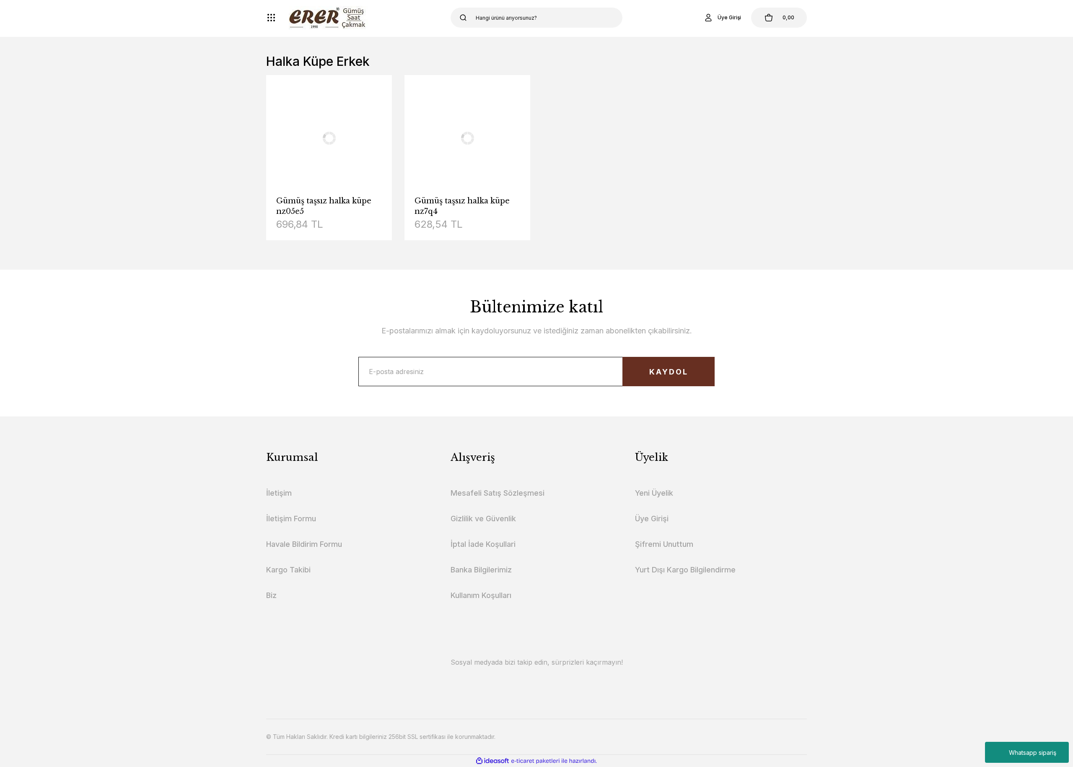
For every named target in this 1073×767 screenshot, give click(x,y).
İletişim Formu (291, 518)
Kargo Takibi (288, 569)
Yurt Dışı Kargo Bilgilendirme (685, 569)
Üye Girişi (652, 518)
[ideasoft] (492, 761)
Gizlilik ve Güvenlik (483, 518)
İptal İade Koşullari (483, 544)
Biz (271, 595)
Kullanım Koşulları (481, 595)
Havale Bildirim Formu (304, 544)
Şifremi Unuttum (664, 544)
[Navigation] (271, 17)
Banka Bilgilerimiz (481, 569)
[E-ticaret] (535, 761)
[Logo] (328, 17)
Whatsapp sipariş (1032, 752)
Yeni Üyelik (654, 493)
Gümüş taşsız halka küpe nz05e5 (323, 206)
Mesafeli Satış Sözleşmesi (497, 493)
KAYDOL (668, 371)
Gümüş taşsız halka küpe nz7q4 (462, 206)
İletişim (279, 493)
